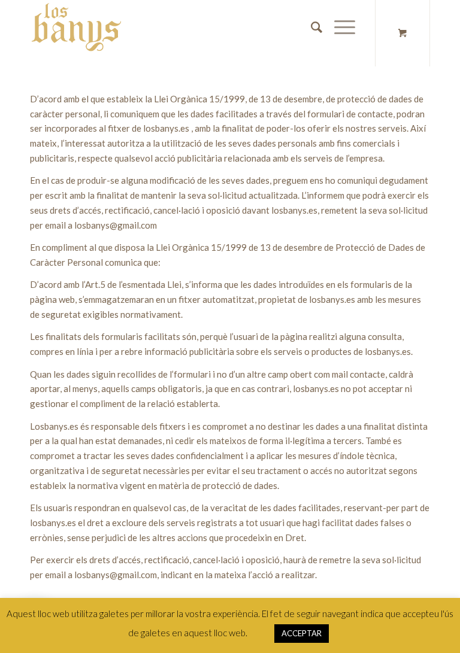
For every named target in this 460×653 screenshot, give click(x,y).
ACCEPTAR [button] (302, 633)
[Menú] (338, 27)
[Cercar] (310, 27)
